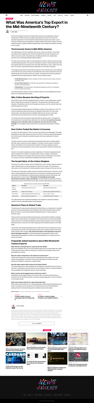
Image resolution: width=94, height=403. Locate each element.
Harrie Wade (14, 31)
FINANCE (43, 15)
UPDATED (47, 291)
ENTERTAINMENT (35, 15)
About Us (30, 394)
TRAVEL (72, 15)
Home (24, 394)
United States (40, 291)
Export (22, 291)
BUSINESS (27, 15)
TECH (54, 15)
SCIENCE (49, 15)
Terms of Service (58, 394)
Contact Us (67, 394)
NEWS (21, 15)
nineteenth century (30, 291)
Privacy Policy (38, 394)
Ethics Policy (48, 394)
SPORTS (66, 15)
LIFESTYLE (60, 15)
